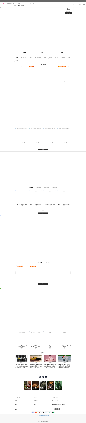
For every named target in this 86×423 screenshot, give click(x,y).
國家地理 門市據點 (36, 400)
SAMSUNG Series (43, 125)
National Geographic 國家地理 (16, 3)
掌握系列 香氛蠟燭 (38, 57)
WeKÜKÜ (26, 3)
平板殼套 (16, 60)
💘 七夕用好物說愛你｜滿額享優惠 (7, 3)
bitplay (23, 3)
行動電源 (50, 57)
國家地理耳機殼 (23, 57)
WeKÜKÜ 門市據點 (36, 401)
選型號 (33, 3)
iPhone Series (46, 187)
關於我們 (22, 5)
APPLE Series (34, 125)
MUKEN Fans (35, 404)
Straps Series (38, 187)
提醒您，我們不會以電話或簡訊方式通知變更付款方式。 (43, 415)
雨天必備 (56, 57)
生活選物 (15, 5)
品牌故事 (16, 400)
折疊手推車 (30, 57)
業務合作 (19, 5)
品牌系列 (30, 3)
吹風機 (69, 57)
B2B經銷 (16, 404)
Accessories (52, 125)
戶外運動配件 (63, 57)
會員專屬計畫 (16, 401)
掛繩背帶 (45, 57)
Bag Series (31, 187)
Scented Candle (39, 262)
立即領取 (68, 13)
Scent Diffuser (47, 262)
